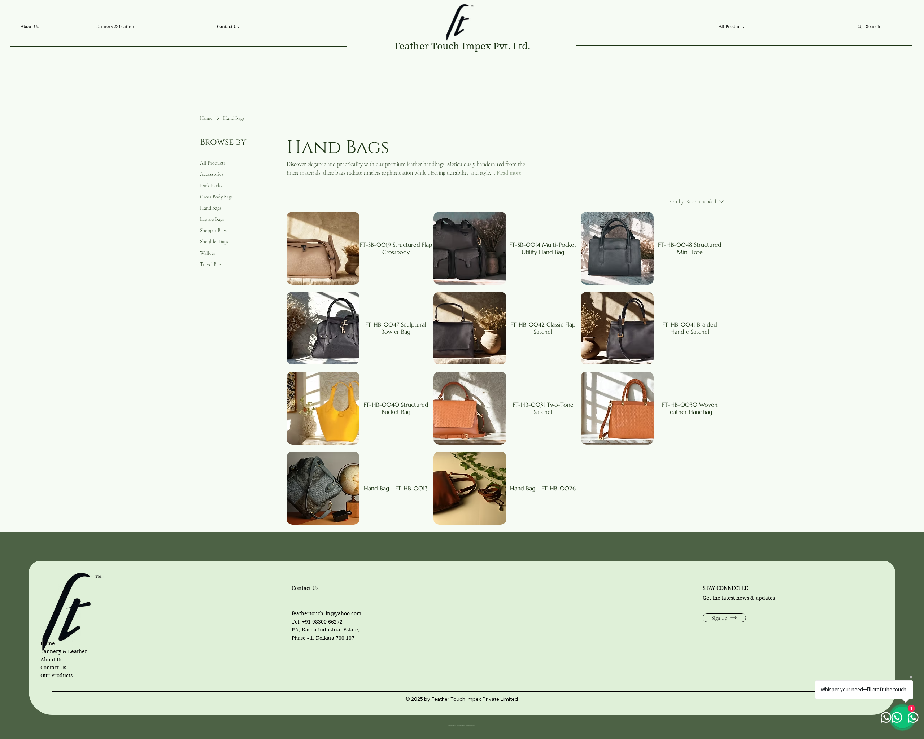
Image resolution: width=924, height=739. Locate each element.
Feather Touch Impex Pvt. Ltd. (462, 46)
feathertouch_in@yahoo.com (326, 613)
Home (47, 643)
